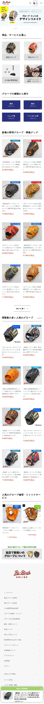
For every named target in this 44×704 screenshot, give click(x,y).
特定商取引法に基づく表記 (12, 640)
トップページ (8, 592)
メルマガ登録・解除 (10, 685)
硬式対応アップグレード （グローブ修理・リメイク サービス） (11, 530)
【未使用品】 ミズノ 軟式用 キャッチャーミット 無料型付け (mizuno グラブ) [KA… (11, 164)
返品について (8, 629)
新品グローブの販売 (10, 598)
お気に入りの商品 (10, 674)
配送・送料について (10, 624)
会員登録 (7, 661)
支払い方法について (10, 634)
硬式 (11, 104)
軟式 (33, 104)
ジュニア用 (11, 117)
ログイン (7, 666)
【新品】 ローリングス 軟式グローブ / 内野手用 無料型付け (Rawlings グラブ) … (11, 432)
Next (39, 515)
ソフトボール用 (32, 117)
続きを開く (21, 308)
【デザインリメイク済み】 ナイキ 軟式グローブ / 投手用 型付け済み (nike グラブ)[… (11, 247)
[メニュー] (41, 3)
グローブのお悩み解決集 (12, 619)
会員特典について (10, 650)
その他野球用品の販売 (11, 608)
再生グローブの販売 (10, 603)
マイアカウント (9, 655)
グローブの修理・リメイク (12, 613)
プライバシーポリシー (11, 645)
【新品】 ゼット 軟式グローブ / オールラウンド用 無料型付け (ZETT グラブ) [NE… (11, 474)
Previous (4, 515)
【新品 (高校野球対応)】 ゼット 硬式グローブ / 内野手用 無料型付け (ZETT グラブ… (11, 391)
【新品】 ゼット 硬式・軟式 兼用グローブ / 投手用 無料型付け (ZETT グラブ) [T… (32, 349)
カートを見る (8, 680)
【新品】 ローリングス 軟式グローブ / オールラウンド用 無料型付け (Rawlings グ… (32, 474)
